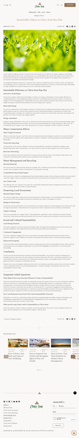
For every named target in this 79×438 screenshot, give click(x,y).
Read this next (9, 333)
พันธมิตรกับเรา (7, 418)
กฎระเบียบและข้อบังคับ (18, 431)
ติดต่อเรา (6, 405)
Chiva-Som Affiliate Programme (10, 424)
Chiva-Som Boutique (10, 413)
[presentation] (6, 357)
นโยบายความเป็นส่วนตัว (32, 431)
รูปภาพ (43, 12)
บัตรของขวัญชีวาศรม (9, 415)
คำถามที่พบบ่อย (50, 431)
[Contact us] (62, 5)
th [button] (10, 5)
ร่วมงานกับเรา (7, 420)
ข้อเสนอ (48, 12)
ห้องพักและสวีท (32, 12)
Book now (70, 5)
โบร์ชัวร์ (42, 431)
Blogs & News (39, 15)
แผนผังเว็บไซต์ (6, 431)
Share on (60, 319)
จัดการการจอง (7, 407)
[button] (5, 5)
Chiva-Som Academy (10, 410)
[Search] (58, 5)
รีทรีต (38, 12)
